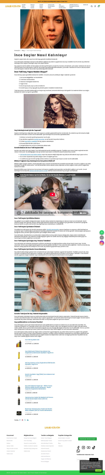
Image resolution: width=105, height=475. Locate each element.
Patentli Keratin (45, 448)
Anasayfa (17, 50)
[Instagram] (83, 447)
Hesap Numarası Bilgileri (30, 438)
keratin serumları (39, 139)
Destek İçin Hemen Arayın (87, 439)
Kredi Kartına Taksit (12, 438)
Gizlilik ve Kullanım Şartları (30, 446)
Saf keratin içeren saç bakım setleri (30, 154)
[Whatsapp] (78, 450)
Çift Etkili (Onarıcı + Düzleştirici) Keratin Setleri (74, 6)
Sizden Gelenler (11, 451)
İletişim (8, 443)
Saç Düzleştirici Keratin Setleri (62, 6)
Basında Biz (10, 440)
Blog (23, 50)
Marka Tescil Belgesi (46, 438)
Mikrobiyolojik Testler (46, 440)
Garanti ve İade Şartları (30, 443)
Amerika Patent (45, 453)
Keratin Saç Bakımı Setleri (65, 440)
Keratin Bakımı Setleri (41, 6)
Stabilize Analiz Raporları (47, 446)
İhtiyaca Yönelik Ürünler (33, 6)
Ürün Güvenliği (28, 440)
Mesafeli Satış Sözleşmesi (30, 448)
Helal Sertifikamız (45, 456)
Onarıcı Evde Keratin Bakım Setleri (51, 6)
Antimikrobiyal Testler (47, 443)
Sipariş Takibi (10, 446)
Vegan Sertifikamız (46, 459)
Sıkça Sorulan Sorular (12, 448)
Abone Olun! (94, 460)
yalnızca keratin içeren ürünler (38, 171)
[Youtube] (88, 447)
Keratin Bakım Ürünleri (24, 6)
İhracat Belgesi (45, 461)
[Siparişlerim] (95, 6)
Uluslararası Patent (46, 451)
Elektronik (85, 4)
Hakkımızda (10, 453)
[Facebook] (78, 447)
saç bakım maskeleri (31, 141)
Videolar (60, 446)
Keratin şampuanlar (53, 229)
